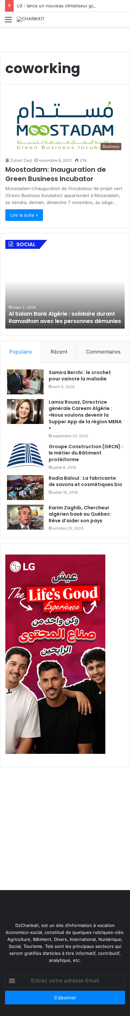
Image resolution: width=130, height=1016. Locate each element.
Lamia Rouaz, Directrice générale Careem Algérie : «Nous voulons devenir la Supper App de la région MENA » (85, 415)
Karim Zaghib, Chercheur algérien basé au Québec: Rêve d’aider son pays (80, 514)
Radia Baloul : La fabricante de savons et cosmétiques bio (85, 481)
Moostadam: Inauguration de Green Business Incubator (55, 174)
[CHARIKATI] (30, 19)
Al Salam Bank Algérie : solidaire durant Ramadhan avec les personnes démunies (65, 317)
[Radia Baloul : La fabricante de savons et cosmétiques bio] (25, 487)
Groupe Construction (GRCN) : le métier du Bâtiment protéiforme (86, 453)
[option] (65, 292)
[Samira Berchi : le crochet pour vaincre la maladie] (25, 381)
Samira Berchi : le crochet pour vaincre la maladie (80, 375)
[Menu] (8, 21)
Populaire (20, 352)
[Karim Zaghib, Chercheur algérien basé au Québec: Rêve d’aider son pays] (25, 517)
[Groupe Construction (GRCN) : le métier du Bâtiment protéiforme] (25, 456)
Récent (59, 352)
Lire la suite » (24, 215)
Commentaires (103, 352)
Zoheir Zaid (21, 160)
